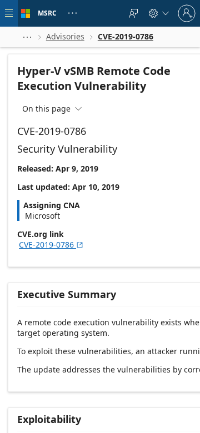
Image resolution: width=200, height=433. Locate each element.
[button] (27, 37)
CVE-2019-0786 (51, 244)
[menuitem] (133, 13)
